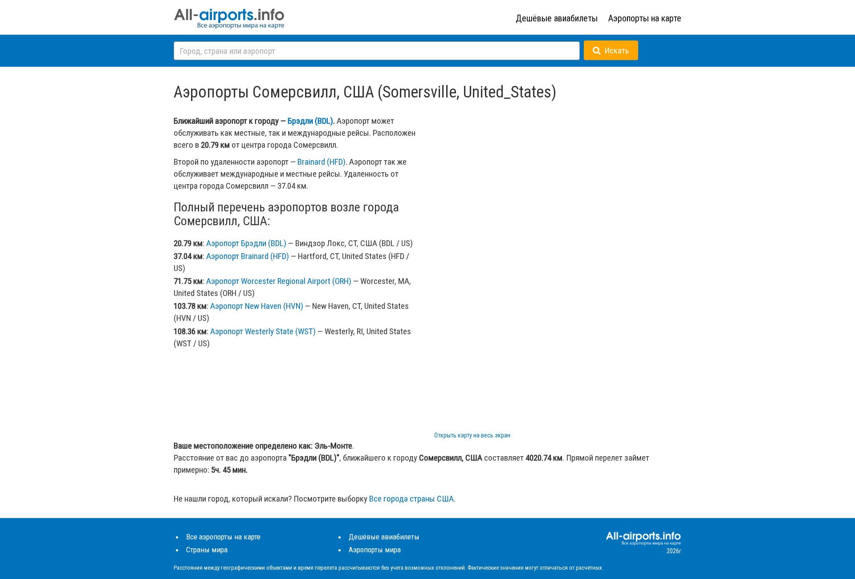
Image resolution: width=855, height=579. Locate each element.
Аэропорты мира (375, 549)
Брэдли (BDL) (310, 121)
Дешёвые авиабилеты (557, 18)
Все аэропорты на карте (223, 536)
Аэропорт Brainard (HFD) (247, 256)
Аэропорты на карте (644, 18)
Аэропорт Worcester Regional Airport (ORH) (278, 281)
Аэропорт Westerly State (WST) (263, 331)
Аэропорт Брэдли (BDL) (246, 243)
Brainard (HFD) (321, 162)
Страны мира (207, 549)
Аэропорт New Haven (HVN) (256, 306)
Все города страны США (411, 499)
